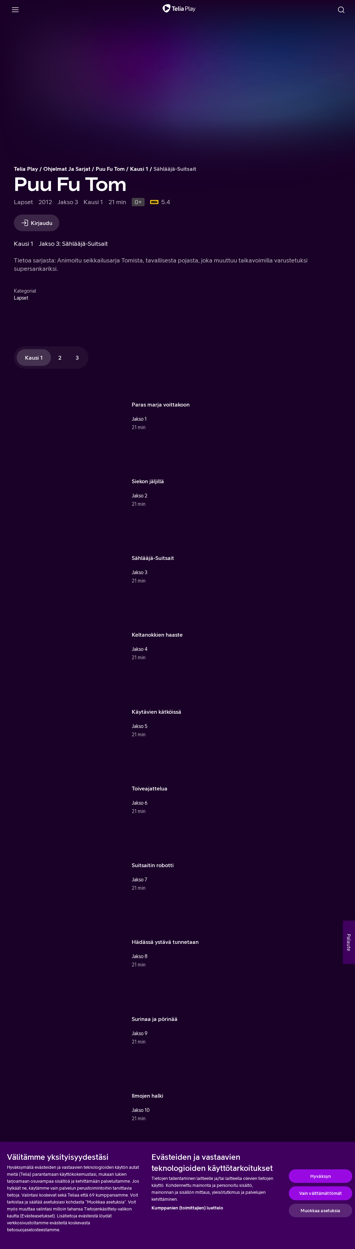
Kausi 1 (139, 169)
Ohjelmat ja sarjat (66, 169)
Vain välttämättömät (320, 1193)
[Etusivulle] (179, 9)
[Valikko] (15, 10)
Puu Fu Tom (110, 169)
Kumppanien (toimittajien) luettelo (187, 1207)
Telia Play (26, 169)
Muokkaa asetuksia (320, 1210)
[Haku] (341, 9)
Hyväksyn (320, 1176)
